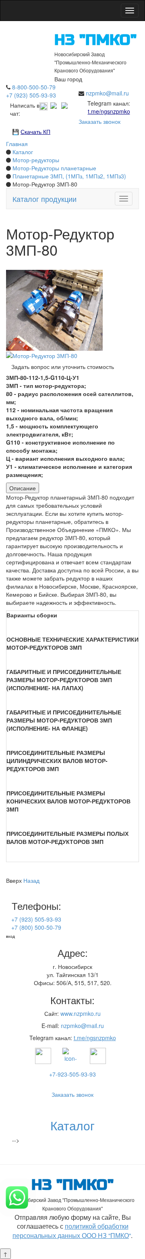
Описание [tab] (22, 488)
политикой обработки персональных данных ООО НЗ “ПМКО (70, 1230)
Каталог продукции (44, 198)
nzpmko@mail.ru (107, 93)
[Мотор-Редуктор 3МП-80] (41, 355)
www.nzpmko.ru (80, 1013)
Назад (31, 880)
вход (10, 936)
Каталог (72, 1125)
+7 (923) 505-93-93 (31, 95)
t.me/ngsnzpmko (109, 111)
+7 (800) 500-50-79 (36, 927)
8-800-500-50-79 (34, 87)
